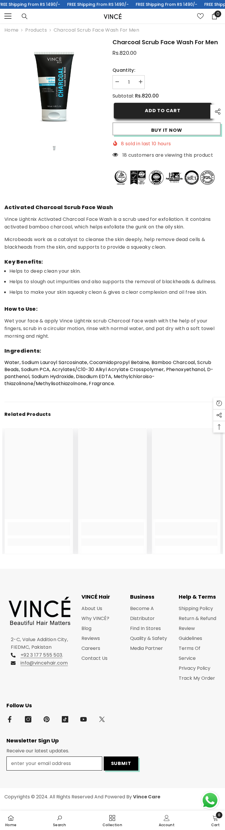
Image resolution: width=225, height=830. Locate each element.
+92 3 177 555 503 (41, 655)
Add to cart (161, 110)
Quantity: (123, 70)
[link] (39, 528)
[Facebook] (10, 719)
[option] (54, 87)
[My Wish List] (200, 16)
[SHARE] (215, 112)
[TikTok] (65, 719)
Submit (121, 763)
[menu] (7, 16)
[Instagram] (28, 719)
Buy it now (166, 130)
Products (36, 30)
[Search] (24, 16)
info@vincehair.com (44, 663)
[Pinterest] (47, 719)
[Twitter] (102, 719)
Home (11, 30)
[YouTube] (83, 719)
